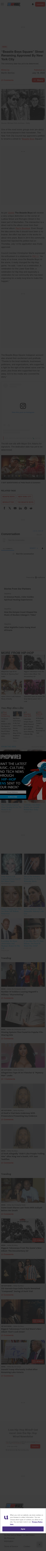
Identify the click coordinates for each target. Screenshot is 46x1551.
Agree (23, 1529)
